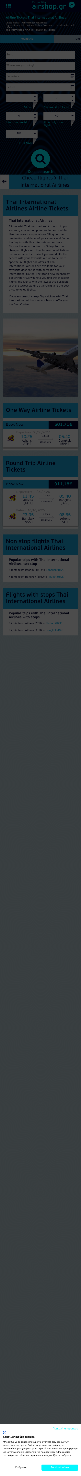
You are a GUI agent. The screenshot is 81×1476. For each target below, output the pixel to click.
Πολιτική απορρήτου (65, 1428)
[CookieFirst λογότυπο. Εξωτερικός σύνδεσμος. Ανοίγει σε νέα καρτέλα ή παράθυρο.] (4, 1432)
